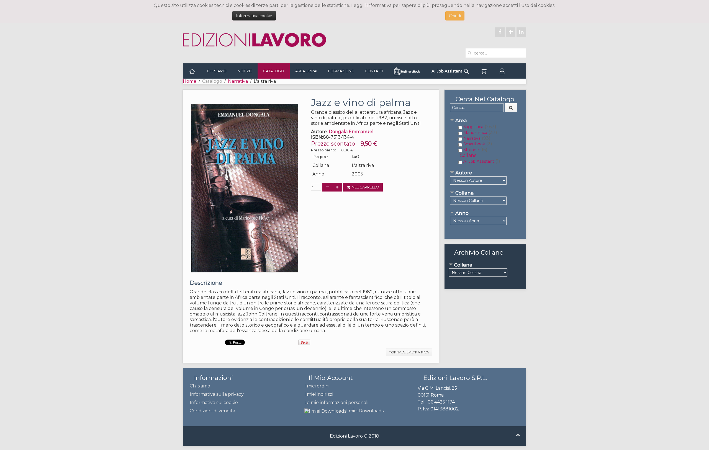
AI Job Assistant (478, 161)
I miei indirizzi (318, 394)
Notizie (245, 71)
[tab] (485, 121)
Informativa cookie (254, 15)
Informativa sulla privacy (217, 394)
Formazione (341, 71)
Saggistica (473, 126)
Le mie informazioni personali (336, 402)
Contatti (374, 71)
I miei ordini (316, 386)
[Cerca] (511, 107)
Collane (468, 155)
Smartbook (474, 143)
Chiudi (455, 15)
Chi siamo (217, 71)
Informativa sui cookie (214, 402)
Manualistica (475, 132)
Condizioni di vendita (212, 410)
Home (189, 81)
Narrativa (238, 81)
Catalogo (273, 71)
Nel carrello (364, 187)
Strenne (471, 149)
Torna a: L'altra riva (409, 352)
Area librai (306, 71)
